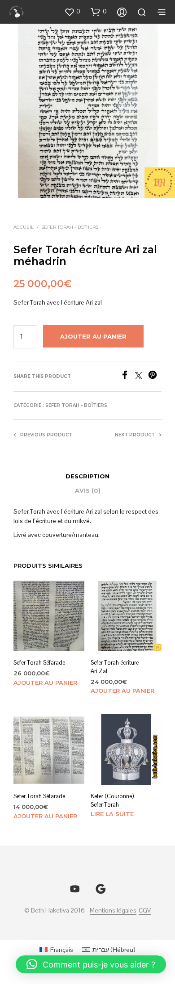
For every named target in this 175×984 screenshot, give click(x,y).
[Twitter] (141, 376)
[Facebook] (127, 376)
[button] (72, 11)
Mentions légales (113, 910)
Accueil (23, 227)
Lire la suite (112, 813)
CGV (145, 910)
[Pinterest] (155, 376)
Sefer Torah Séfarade (39, 662)
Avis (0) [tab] (88, 490)
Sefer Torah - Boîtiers (69, 227)
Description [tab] (87, 476)
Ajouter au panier (45, 682)
